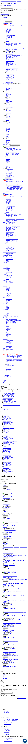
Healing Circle (6, 511)
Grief (7, 135)
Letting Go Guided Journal (11, 69)
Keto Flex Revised (9, 54)
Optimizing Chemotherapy (9, 568)
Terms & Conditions (8, 741)
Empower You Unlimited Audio (10, 720)
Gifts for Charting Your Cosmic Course (14, 188)
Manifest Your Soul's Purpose (12, 154)
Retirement (6, 459)
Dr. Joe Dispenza (9, 169)
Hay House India (7, 724)
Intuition (7, 160)
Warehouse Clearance (10, 182)
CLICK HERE (22, 698)
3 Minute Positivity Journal (11, 70)
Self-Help (6, 463)
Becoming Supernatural (10, 35)
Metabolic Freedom (10, 74)
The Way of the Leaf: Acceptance (10, 659)
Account (2, 372)
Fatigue (6, 431)
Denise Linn (8, 174)
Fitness (6, 432)
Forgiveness (7, 433)
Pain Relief (7, 455)
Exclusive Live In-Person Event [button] (9, 252)
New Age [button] (5, 286)
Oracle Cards (8, 28)
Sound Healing (9, 101)
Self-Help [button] (5, 303)
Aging (6, 415)
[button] (2, 7)
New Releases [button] (6, 243)
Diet (5, 425)
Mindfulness (7, 450)
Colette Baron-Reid (10, 176)
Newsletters (8, 364)
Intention (6, 444)
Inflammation (8, 105)
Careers (5, 714)
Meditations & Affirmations (11, 44)
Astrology (8, 116)
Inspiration (8, 167)
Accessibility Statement (8, 738)
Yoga (5, 472)
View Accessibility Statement (15, 1)
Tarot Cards (8, 29)
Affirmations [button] (5, 256)
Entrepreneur (8, 94)
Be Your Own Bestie (10, 57)
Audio (4, 382)
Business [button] (5, 262)
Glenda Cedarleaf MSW (9, 401)
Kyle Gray (8, 170)
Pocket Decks (8, 31)
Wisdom (7, 142)
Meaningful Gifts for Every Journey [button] (10, 354)
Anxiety (7, 134)
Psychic (6, 458)
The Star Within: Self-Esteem (9, 666)
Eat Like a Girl (9, 62)
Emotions (8, 159)
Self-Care (6, 461)
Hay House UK (7, 721)
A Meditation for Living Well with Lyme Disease (13, 551)
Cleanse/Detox (9, 104)
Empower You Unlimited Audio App (13, 43)
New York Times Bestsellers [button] (9, 222)
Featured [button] (5, 195)
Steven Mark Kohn (8, 402)
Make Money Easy (10, 59)
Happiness (6, 437)
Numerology (7, 452)
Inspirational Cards (9, 30)
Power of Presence (7, 536)
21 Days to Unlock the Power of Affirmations (15, 46)
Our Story (6, 711)
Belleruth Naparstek (9, 393)
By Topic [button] (5, 327)
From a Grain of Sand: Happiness (10, 644)
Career (7, 93)
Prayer (7, 141)
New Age (6, 451)
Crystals (7, 100)
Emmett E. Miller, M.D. (9, 396)
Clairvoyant (7, 421)
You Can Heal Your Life (11, 64)
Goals (5, 435)
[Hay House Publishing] (6, 5)
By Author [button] (5, 339)
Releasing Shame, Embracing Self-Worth (12, 623)
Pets (6, 130)
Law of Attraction (9, 88)
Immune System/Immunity (10, 441)
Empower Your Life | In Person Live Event (14, 25)
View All (7, 32)
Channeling (8, 117)
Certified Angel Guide (10, 150)
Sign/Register (8, 367)
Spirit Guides (7, 464)
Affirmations (8, 157)
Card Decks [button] (5, 197)
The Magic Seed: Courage (9, 630)
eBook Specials (9, 39)
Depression (7, 424)
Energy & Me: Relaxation (9, 637)
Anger (6, 416)
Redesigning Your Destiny (11, 148)
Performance (7, 456)
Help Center (8, 369)
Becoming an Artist (10, 77)
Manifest (7, 89)
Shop (4, 381)
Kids (5, 446)
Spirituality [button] (5, 309)
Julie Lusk (7, 400)
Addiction (6, 413)
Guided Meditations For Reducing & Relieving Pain (14, 615)
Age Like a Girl (9, 76)
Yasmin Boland (9, 173)
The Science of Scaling (10, 58)
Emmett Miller (7, 399)
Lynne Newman (8, 398)
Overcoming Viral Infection (9, 608)
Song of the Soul (6, 518)
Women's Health (8, 471)
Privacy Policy (7, 739)
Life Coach (7, 448)
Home (4, 380)
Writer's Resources (10, 365)
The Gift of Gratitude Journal (12, 68)
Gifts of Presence (6, 489)
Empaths (6, 429)
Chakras (7, 98)
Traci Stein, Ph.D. (8, 403)
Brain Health (7, 418)
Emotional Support (8, 428)
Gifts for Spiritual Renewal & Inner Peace (14, 187)
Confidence (7, 423)
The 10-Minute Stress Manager (10, 576)
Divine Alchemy (6, 504)
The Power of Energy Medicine (12, 153)
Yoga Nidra (5, 543)
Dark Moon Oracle (10, 78)
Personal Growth (9, 111)
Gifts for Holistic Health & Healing (13, 186)
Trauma (7, 136)
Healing (7, 162)
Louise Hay (6, 712)
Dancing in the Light (7, 496)
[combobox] (7, 9)
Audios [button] (4, 213)
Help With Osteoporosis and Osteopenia (12, 591)
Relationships (8, 163)
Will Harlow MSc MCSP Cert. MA (11, 405)
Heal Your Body (9, 36)
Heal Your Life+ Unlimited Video (11, 719)
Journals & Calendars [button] (7, 237)
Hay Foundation (7, 713)
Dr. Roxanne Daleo (8, 394)
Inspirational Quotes (8, 443)
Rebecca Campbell (9, 172)
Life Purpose (8, 110)
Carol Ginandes (8, 395)
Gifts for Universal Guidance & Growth (14, 185)
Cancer (6, 419)
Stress (6, 466)
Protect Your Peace (9, 45)
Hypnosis (6, 439)
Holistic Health (8, 438)
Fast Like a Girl (9, 37)
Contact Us (8, 370)
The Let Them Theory (10, 52)
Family (6, 430)
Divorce (6, 426)
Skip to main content (5, 1)
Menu (2, 19)
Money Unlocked (9, 63)
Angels (7, 123)
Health (7, 166)
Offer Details (6, 732)
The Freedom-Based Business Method (13, 55)
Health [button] (4, 274)
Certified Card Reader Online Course (13, 149)
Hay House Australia (8, 722)
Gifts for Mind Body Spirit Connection (14, 189)
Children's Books (9, 38)
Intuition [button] (5, 292)
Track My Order (7, 730)
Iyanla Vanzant (9, 175)
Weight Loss (7, 469)
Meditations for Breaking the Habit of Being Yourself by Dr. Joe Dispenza (15, 49)
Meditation (7, 449)
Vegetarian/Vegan (9, 107)
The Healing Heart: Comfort (9, 652)
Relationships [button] (6, 297)
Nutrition (6, 453)
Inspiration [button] (5, 280)
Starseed (7, 118)
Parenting (8, 129)
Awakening (8, 140)
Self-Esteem (8, 113)
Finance (7, 95)
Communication (9, 128)
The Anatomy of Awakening (11, 56)
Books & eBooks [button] (6, 205)
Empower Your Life (10, 82)
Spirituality (8, 161)
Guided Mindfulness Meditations (10, 525)
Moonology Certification (11, 152)
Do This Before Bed (10, 61)
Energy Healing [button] (6, 268)
